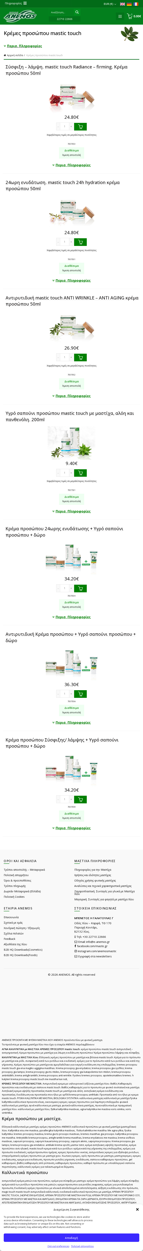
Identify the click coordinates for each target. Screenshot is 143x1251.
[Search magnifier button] (77, 12)
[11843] (80, 473)
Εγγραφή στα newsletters (94, 956)
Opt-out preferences (58, 1246)
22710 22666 (64, 19)
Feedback (9, 939)
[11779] (80, 357)
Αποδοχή (71, 1238)
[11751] (80, 127)
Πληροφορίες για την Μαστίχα (92, 869)
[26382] (80, 694)
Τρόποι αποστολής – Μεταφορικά (24, 869)
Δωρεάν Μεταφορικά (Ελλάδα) (22, 891)
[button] (137, 1209)
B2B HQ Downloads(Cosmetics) (23, 949)
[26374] (80, 588)
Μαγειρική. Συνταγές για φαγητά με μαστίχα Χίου (104, 899)
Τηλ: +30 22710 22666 (91, 937)
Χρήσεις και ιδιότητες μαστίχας (92, 875)
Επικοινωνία (11, 917)
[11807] (80, 242)
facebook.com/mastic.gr (92, 946)
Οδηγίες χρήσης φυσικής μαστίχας (95, 880)
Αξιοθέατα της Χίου (15, 944)
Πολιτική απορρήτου (82, 1246)
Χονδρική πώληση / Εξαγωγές (22, 928)
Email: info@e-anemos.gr (93, 942)
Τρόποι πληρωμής (15, 886)
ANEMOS (64, 974)
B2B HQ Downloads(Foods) (20, 955)
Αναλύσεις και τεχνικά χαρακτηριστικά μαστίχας (102, 886)
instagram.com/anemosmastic (96, 951)
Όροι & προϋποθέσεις (17, 880)
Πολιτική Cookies (14, 896)
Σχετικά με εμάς (13, 922)
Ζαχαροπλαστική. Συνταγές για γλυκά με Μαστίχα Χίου (104, 892)
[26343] (80, 799)
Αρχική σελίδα (15, 55)
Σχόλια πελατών (14, 933)
